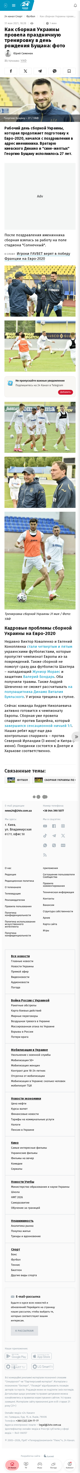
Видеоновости (20, 976)
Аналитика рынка (22, 1225)
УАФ (24, 61)
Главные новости (22, 961)
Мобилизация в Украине (29, 1050)
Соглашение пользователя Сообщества (59, 875)
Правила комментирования (54, 884)
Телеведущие (13, 893)
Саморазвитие (20, 1202)
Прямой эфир (20, 971)
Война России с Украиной (30, 1000)
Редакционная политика (19, 881)
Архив (46, 918)
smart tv (16, 1366)
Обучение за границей (25, 1207)
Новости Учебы (22, 1182)
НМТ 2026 (17, 1197)
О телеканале (13, 887)
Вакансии (48, 905)
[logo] (25, 5)
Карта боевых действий (26, 1010)
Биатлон (16, 1270)
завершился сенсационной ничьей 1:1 (38, 725)
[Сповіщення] (75, 5)
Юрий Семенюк (23, 53)
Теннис (15, 1264)
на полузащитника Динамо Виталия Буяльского (38, 691)
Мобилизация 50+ (22, 1060)
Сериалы (16, 1168)
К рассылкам (24, 1330)
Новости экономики (26, 1098)
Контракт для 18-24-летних (28, 1070)
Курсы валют (19, 1108)
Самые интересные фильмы (29, 1147)
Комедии (16, 1163)
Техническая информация (58, 892)
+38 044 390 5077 (53, 810)
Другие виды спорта (24, 1275)
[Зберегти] (69, 71)
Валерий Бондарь (38, 676)
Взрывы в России (22, 1031)
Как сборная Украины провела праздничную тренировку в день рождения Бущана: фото (57, 16)
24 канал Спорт (13, 16)
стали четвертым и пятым (49, 646)
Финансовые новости (25, 1114)
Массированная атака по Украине (32, 1026)
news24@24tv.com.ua (18, 810)
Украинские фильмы (24, 1153)
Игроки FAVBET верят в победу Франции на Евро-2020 (37, 256)
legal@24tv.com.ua (50, 1424)
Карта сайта (50, 924)
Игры (46, 930)
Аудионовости (20, 982)
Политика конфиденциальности (18, 914)
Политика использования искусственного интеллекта (20, 924)
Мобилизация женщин (25, 1065)
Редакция (10, 874)
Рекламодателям (15, 900)
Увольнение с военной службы (31, 1055)
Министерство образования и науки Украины (40, 1186)
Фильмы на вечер (22, 1158)
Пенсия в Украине (22, 1129)
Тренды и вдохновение (26, 1236)
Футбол (31, 16)
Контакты (48, 899)
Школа (15, 1192)
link (45, 826)
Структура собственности (58, 911)
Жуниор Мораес (46, 671)
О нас (8, 868)
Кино (15, 1143)
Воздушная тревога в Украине (30, 1021)
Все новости (20, 956)
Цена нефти (18, 1103)
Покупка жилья (20, 1231)
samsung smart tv (42, 1366)
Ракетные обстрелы (23, 1005)
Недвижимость (22, 1220)
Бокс (14, 1254)
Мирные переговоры (24, 1015)
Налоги (15, 1124)
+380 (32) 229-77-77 (27, 1420)
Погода (15, 987)
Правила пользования (18, 906)
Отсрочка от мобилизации (28, 1076)
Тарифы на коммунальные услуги (32, 1119)
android (16, 1356)
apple (42, 1356)
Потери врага (19, 1037)
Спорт (15, 1249)
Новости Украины (22, 966)
